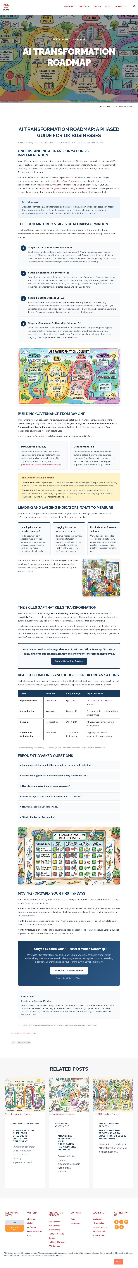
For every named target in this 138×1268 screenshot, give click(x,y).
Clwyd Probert (62, 39)
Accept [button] (118, 1262)
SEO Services (54, 1222)
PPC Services (54, 1246)
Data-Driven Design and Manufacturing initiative (61, 188)
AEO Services (54, 1226)
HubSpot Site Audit (57, 1242)
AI (13, 1042)
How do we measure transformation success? (46, 786)
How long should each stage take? (40, 807)
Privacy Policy (98, 1223)
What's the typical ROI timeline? (38, 817)
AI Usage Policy (99, 1235)
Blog (107, 6)
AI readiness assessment (23, 1033)
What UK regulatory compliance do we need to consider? (52, 796)
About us (31, 1219)
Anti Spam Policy (99, 1231)
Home (101, 106)
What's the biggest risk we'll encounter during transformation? (55, 775)
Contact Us (120, 6)
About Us (68, 6)
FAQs (73, 1219)
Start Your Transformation (69, 970)
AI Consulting (54, 1230)
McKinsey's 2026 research (66, 181)
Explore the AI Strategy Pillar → (69, 978)
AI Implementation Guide (24, 1123)
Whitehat (47, 1001)
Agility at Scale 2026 (65, 1025)
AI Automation (24, 1042)
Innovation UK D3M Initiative (85, 1025)
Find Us (30, 1223)
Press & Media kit (34, 1231)
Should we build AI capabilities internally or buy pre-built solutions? (57, 765)
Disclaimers (97, 1219)
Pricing (97, 6)
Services (83, 6)
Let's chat (31, 1227)
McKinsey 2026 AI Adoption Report (39, 748)
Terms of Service (100, 1227)
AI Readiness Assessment (61, 1125)
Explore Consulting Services (69, 661)
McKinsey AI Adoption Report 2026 (42, 1025)
